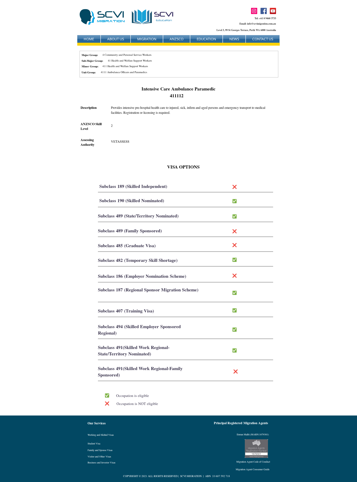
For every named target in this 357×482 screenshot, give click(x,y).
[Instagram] (254, 11)
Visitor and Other (97, 456)
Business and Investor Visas (101, 462)
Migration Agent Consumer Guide (252, 469)
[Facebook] (264, 11)
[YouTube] (273, 11)
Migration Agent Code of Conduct (253, 461)
